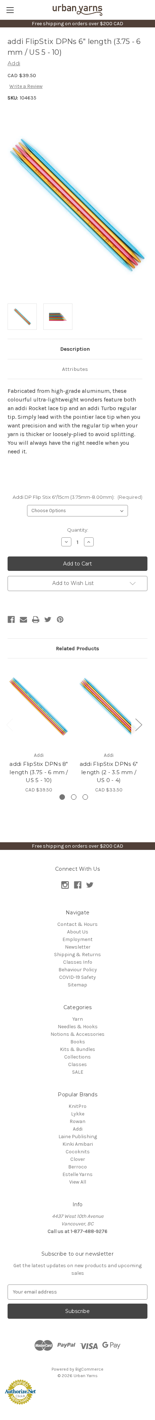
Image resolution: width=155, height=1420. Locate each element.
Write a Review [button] (26, 86)
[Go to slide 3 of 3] (85, 797)
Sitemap (77, 985)
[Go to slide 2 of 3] (73, 797)
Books (77, 1042)
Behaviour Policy (77, 970)
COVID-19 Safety (77, 977)
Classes (77, 1064)
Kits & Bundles (77, 1049)
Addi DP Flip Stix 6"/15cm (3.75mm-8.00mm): (77, 497)
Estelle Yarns (77, 1174)
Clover (77, 1159)
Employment (77, 939)
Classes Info (77, 962)
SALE (77, 1072)
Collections (77, 1057)
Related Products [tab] (77, 648)
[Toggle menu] (10, 10)
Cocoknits (78, 1152)
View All (77, 1182)
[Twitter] (48, 619)
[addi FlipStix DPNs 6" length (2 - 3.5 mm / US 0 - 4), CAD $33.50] (109, 706)
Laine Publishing (77, 1136)
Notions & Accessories (77, 1034)
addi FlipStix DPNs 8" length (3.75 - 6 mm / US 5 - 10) (38, 772)
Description (75, 349)
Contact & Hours (77, 924)
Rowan (77, 1121)
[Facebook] (11, 619)
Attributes (75, 369)
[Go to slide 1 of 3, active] (62, 797)
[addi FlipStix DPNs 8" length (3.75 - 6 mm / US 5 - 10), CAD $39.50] (39, 706)
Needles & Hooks (78, 1027)
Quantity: (77, 530)
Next (138, 724)
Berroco (77, 1167)
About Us (77, 932)
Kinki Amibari (77, 1144)
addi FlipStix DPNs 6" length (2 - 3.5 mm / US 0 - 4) (109, 772)
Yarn (77, 1019)
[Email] (23, 619)
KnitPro (77, 1106)
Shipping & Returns (77, 954)
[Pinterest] (60, 619)
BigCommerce (89, 1369)
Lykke (77, 1114)
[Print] (35, 619)
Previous (9, 724)
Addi (78, 1129)
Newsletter (77, 947)
